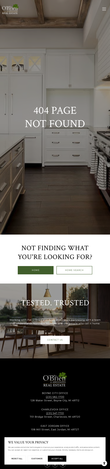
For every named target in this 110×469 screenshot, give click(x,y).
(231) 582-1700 (55, 397)
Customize (37, 459)
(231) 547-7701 (55, 413)
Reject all (16, 459)
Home (36, 270)
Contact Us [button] (55, 340)
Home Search (74, 270)
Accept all (57, 459)
